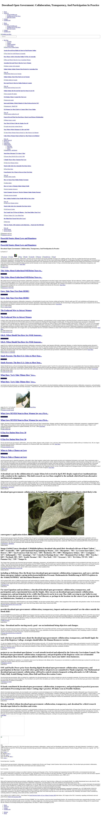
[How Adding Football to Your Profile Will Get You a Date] (10, 195)
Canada (9, 43)
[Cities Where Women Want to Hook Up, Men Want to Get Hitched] (21, 132)
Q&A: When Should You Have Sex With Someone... (21, 335)
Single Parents (7, 229)
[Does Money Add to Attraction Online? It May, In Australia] (14, 53)
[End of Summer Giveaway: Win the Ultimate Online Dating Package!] (11, 189)
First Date (9, 146)
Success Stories (7, 230)
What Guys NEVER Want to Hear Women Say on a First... (24, 413)
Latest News (7, 143)
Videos (8, 149)
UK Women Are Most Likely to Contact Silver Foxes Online (20, 109)
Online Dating (7, 144)
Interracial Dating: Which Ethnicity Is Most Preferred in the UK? (21, 103)
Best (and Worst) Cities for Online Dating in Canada (18, 83)
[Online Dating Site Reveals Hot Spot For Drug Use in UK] (12, 87)
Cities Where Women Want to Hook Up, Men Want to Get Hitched (21, 135)
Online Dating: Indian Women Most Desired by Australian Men (21, 69)
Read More (22, 264)
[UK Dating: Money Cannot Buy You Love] (10, 94)
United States (10, 46)
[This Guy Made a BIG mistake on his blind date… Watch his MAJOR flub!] (7, 221)
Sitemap (6, 812)
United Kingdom (11, 44)
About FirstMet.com (12, 14)
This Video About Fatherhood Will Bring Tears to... (21, 271)
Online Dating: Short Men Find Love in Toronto (17, 77)
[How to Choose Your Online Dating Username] (10, 176)
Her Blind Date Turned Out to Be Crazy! (15, 218)
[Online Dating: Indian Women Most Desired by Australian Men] (12, 66)
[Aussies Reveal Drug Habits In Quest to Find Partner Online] (11, 47)
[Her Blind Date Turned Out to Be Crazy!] (14, 215)
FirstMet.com (7, 20)
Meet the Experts (11, 17)
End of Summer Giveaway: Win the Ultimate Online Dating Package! (22, 192)
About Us (6, 13)
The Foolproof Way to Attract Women (16, 310)
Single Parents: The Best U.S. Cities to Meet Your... (21, 356)
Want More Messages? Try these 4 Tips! (14, 153)
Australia (9, 41)
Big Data (6, 40)
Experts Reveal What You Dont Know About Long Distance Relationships (23, 117)
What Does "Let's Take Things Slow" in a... (18, 375)
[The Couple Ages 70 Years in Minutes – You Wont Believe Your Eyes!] (9, 209)
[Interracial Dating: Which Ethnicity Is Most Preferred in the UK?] (9, 100)
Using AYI (9, 147)
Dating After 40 (8, 140)
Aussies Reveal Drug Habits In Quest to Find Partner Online (20, 50)
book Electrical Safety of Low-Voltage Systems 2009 (43, 795)
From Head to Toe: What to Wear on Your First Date (18, 172)
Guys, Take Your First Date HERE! (15, 291)
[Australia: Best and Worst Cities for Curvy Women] (17, 60)
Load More (3, 715)
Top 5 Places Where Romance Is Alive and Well (16, 129)
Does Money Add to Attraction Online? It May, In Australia (20, 56)
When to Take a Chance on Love (14, 450)
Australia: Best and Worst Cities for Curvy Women (17, 63)
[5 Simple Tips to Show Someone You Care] (14, 156)
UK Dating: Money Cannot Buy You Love (15, 97)
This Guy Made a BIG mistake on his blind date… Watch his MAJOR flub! (24, 225)
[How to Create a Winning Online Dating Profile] (8, 183)
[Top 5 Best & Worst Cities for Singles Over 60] (10, 120)
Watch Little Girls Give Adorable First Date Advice (17, 166)
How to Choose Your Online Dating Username (16, 179)
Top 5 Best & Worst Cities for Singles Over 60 (16, 123)
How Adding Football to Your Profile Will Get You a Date (19, 198)
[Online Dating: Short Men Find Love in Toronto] (12, 73)
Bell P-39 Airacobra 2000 (14, 796)
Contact (6, 19)
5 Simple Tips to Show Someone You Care (15, 159)
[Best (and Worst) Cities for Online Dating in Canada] (10, 80)
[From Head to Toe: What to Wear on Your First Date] (8, 169)
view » (5, 752)
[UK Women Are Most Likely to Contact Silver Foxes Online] (10, 106)
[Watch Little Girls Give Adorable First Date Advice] (11, 162)
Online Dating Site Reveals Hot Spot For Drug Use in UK (19, 90)
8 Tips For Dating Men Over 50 (13, 433)
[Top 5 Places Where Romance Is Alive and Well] (13, 126)
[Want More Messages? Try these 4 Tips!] (10, 150)
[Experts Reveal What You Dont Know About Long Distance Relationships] (11, 114)
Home (5, 11)
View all (6, 72)
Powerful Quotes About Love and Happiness (18, 238)
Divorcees (6, 141)
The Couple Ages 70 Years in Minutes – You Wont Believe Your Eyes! (22, 212)
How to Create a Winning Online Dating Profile (16, 186)
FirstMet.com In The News (13, 16)
